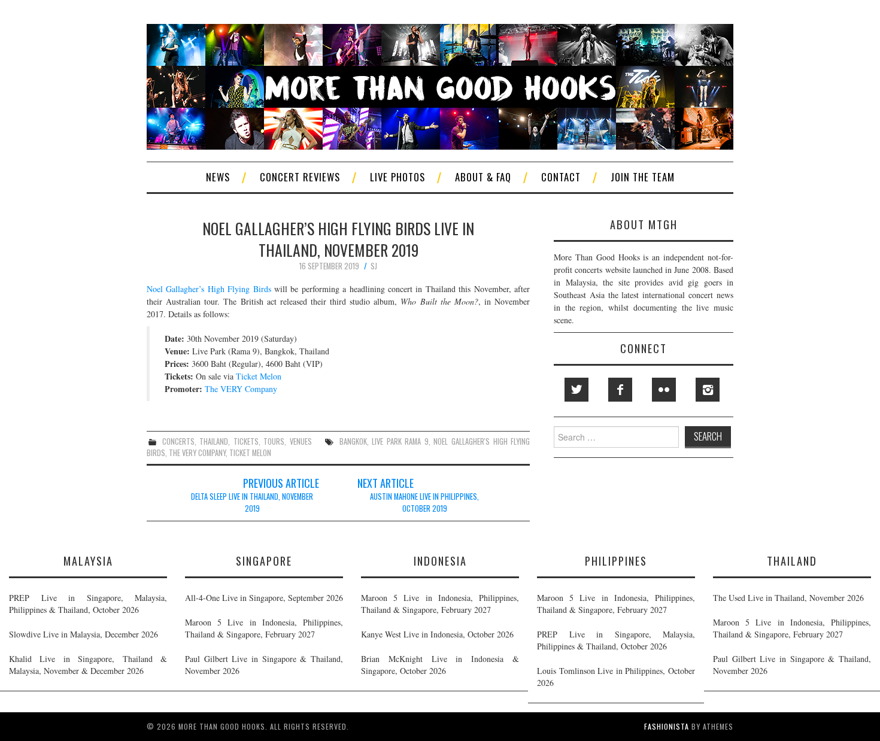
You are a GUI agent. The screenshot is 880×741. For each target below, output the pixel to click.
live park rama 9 (400, 441)
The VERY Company (241, 388)
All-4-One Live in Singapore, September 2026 (264, 597)
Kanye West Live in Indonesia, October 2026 (437, 634)
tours (273, 441)
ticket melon (250, 452)
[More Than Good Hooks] (440, 85)
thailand (213, 441)
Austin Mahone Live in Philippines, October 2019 (424, 502)
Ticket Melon (258, 376)
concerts (178, 441)
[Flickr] (664, 390)
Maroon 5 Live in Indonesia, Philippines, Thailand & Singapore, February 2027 (264, 628)
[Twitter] (576, 390)
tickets (246, 441)
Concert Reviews (300, 176)
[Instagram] (708, 390)
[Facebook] (620, 390)
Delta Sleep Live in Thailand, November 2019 (252, 502)
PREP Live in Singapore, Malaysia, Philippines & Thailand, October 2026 (88, 603)
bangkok (353, 441)
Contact (561, 176)
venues (301, 441)
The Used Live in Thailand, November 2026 (788, 597)
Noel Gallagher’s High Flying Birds (209, 288)
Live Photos (397, 176)
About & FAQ (483, 176)
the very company (197, 452)
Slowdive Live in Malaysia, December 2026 (83, 634)
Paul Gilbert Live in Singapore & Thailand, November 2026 (264, 664)
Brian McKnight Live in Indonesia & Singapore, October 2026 (440, 664)
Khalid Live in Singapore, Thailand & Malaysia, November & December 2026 (88, 664)
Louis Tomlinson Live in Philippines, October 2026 (616, 676)
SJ (374, 266)
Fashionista (666, 726)
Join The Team (643, 176)
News (218, 176)
